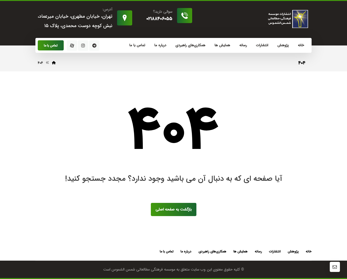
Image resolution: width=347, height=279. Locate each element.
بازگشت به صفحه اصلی (174, 209)
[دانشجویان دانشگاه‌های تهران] (287, 19)
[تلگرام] (94, 45)
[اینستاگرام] (83, 45)
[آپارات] (72, 45)
